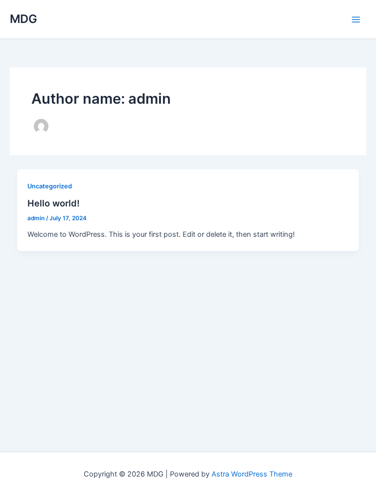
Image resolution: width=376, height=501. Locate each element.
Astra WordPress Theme (252, 474)
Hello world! (53, 203)
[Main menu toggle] (356, 19)
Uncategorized (49, 186)
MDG (23, 19)
